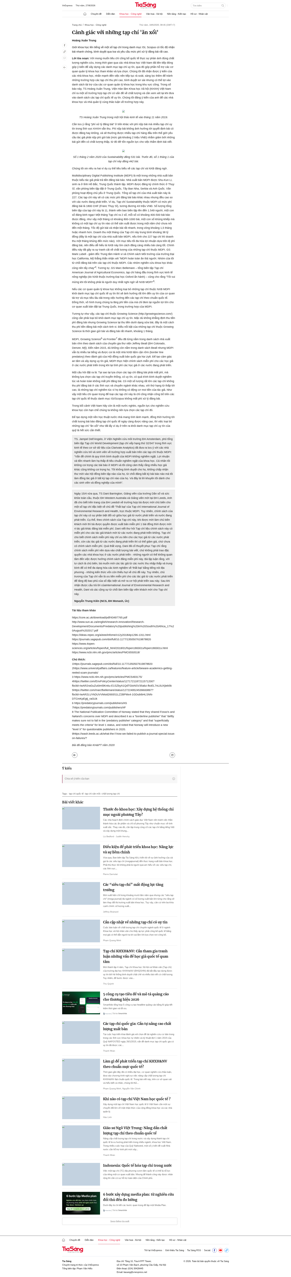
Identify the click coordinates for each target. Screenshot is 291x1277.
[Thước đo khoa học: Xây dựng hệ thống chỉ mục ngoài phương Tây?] (81, 818)
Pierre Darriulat (110, 874)
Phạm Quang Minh (112, 940)
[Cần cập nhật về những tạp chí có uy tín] (81, 931)
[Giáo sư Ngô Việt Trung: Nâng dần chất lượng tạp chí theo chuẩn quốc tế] (81, 1136)
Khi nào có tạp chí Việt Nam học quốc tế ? (137, 1099)
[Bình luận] (64, 58)
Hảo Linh (107, 1117)
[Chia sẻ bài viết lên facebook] (64, 45)
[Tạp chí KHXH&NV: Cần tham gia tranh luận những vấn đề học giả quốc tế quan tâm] (81, 960)
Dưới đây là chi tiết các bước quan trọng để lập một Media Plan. (134, 1205)
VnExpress (67, 5)
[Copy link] (64, 51)
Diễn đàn (110, 14)
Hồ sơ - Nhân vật (199, 14)
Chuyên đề (96, 14)
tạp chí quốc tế (76, 793)
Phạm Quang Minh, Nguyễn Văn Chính (121, 1088)
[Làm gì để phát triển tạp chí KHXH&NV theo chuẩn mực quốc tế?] (81, 1070)
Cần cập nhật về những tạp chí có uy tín (135, 922)
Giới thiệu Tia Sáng (174, 1250)
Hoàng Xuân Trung (84, 40)
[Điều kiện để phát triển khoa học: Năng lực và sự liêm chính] (81, 855)
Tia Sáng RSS (194, 1250)
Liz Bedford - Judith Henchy (116, 836)
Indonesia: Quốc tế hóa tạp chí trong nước (137, 1165)
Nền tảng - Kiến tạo (176, 14)
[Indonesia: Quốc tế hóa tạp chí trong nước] (81, 1174)
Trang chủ (77, 25)
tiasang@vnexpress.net (135, 1272)
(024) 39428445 (135, 1268)
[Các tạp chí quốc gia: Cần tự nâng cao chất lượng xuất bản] (81, 1032)
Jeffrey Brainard (110, 912)
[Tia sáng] (145, 5)
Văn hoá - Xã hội (154, 14)
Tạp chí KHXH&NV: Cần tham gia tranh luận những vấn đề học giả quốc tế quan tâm (135, 956)
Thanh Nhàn (109, 1051)
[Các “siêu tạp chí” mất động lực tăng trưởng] (81, 893)
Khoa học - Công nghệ (130, 14)
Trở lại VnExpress (153, 1250)
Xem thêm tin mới (119, 1221)
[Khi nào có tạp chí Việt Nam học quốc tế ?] (81, 1107)
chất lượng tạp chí (111, 793)
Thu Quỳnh (108, 983)
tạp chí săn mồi (92, 793)
